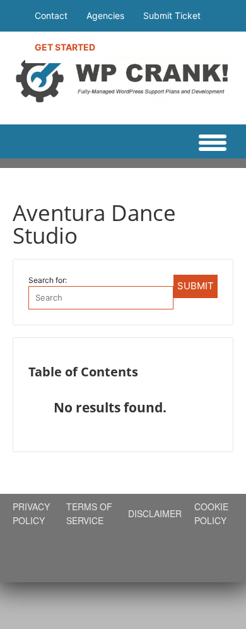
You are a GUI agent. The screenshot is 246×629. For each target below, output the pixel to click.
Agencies (105, 15)
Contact (51, 15)
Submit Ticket (172, 15)
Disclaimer (155, 513)
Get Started (65, 47)
